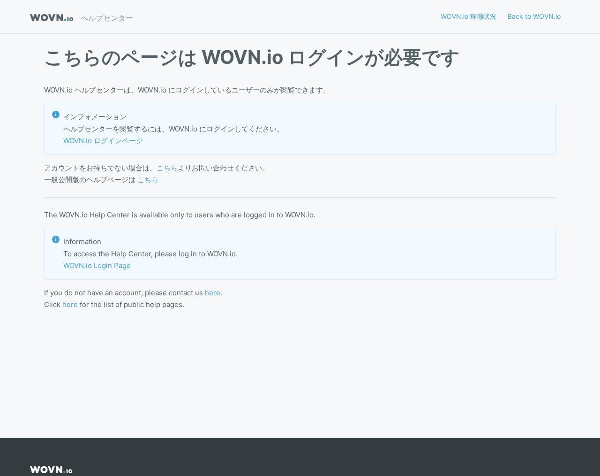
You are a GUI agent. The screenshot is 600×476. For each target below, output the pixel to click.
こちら (167, 167)
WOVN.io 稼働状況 (468, 16)
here (212, 292)
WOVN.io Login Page (97, 265)
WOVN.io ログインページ (103, 140)
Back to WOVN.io (534, 16)
